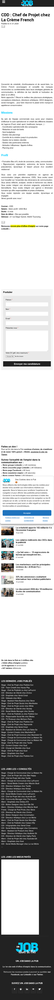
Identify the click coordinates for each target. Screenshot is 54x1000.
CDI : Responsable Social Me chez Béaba (17, 716)
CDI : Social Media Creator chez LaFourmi (18, 794)
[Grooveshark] (20, 990)
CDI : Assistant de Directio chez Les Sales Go (19, 729)
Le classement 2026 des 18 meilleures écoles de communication (34, 590)
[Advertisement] (27, 56)
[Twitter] (39, 990)
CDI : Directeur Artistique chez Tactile (16, 786)
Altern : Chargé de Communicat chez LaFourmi (20, 780)
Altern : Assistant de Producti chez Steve (17, 830)
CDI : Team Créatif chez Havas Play (15, 687)
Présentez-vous (12, 328)
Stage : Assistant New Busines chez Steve (18, 700)
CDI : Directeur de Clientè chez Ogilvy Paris (18, 836)
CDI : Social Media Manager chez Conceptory (19, 828)
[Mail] (33, 990)
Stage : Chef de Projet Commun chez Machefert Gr (21, 735)
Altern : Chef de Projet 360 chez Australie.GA (19, 838)
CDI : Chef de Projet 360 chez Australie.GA (18, 796)
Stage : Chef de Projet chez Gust (14, 750)
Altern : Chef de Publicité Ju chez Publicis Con (19, 714)
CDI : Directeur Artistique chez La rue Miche (18, 817)
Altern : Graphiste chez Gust (12, 753)
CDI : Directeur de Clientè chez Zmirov (16, 693)
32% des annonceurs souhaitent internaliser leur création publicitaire (33, 578)
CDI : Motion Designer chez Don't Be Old (17, 804)
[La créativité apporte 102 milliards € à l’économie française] (7, 531)
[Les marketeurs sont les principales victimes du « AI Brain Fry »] (7, 567)
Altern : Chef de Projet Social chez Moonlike (18, 820)
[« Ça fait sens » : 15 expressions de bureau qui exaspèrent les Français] (7, 555)
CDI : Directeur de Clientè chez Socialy (16, 708)
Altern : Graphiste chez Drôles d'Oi (15, 801)
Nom (8, 309)
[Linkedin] (27, 990)
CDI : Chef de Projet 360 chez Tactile (16, 778)
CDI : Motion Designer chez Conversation (17, 815)
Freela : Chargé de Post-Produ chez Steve (18, 809)
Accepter (27, 513)
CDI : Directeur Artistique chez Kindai (16, 788)
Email (8, 318)
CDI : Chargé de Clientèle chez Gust (15, 748)
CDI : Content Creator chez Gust (14, 745)
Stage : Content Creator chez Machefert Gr (18, 732)
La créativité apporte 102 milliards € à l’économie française (34, 529)
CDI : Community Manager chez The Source (19, 799)
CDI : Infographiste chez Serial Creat (15, 825)
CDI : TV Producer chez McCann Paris (16, 719)
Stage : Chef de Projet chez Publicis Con (17, 685)
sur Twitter (38, 974)
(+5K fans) (16, 470)
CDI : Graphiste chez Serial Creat (14, 695)
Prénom (9, 299)
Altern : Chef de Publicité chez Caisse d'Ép (18, 823)
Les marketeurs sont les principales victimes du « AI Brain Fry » (33, 565)
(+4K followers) (22, 467)
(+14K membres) (19, 465)
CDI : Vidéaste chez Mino (11, 698)
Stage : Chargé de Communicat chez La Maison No (21, 740)
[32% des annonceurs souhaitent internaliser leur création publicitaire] (7, 580)
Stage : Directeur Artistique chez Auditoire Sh (19, 833)
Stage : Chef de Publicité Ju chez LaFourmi (18, 690)
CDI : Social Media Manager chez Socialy (17, 711)
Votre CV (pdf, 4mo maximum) (17, 353)
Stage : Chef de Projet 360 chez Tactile (16, 742)
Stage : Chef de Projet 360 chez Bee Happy (18, 775)
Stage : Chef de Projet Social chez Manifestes (19, 703)
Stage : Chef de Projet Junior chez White (17, 706)
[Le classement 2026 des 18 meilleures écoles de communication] (7, 592)
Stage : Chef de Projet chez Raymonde (16, 724)
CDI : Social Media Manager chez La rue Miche (20, 844)
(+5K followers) (18, 475)
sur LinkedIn (25, 974)
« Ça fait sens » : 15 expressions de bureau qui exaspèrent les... (32, 553)
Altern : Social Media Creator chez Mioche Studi (20, 783)
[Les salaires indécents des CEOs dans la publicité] (7, 543)
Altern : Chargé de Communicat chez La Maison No (21, 737)
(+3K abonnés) (19, 473)
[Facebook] (14, 990)
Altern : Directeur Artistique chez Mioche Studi (19, 807)
